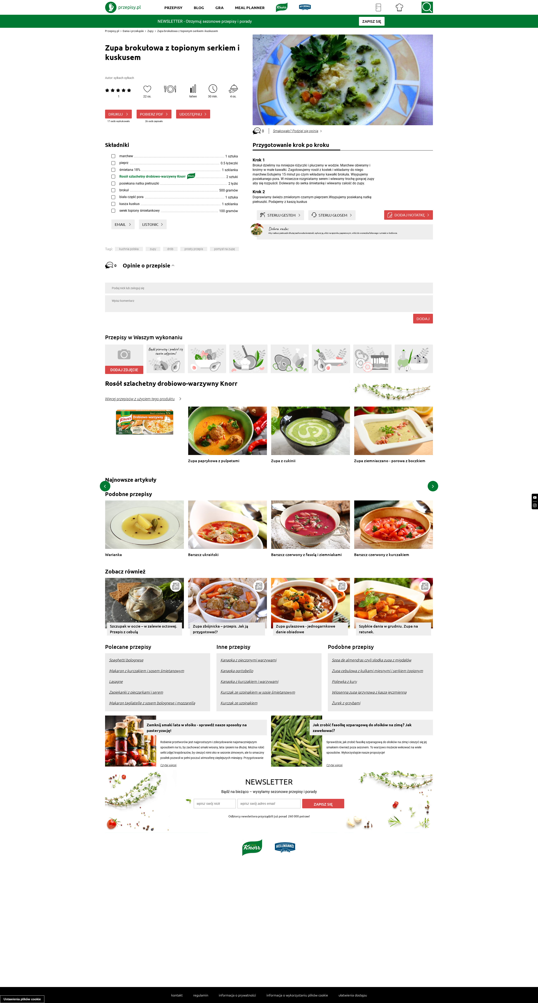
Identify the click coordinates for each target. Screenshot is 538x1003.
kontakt (177, 995)
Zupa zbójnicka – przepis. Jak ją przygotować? (220, 629)
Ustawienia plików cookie (22, 999)
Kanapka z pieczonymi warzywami (248, 660)
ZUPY (153, 249)
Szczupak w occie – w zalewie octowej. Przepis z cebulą (143, 629)
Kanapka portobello (236, 670)
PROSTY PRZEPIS (194, 249)
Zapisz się (323, 804)
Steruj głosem (333, 215)
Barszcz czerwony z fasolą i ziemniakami (306, 554)
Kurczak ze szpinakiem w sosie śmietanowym (257, 692)
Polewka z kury (344, 681)
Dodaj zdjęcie (124, 370)
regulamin (200, 995)
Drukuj (116, 114)
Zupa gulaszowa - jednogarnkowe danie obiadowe (305, 629)
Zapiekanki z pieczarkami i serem (136, 692)
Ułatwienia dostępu (353, 995)
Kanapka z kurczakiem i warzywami (249, 681)
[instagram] (535, 505)
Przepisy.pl (112, 31)
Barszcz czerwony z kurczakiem (381, 554)
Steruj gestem (282, 215)
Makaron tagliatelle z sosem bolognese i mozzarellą (152, 703)
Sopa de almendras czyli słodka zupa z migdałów (371, 660)
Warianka (113, 554)
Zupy (150, 31)
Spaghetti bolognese (126, 660)
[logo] (123, 7)
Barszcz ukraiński (203, 554)
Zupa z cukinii (283, 461)
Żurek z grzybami (346, 703)
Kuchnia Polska (129, 249)
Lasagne (116, 681)
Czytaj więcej (168, 765)
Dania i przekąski (133, 31)
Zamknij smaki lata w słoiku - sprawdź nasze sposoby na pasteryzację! (197, 727)
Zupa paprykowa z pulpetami (213, 461)
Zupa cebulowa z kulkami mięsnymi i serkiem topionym (377, 670)
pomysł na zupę (224, 249)
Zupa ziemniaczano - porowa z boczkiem (389, 461)
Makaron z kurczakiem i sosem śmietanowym (146, 670)
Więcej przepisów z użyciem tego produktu (140, 399)
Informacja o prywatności (237, 995)
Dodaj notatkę (409, 215)
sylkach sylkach (124, 78)
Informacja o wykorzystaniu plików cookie (297, 995)
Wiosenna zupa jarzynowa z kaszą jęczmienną (369, 692)
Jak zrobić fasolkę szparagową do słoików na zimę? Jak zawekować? (362, 727)
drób (170, 249)
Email (121, 224)
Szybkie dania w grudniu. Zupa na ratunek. (388, 629)
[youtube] (535, 498)
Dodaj (423, 318)
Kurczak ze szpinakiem (238, 703)
